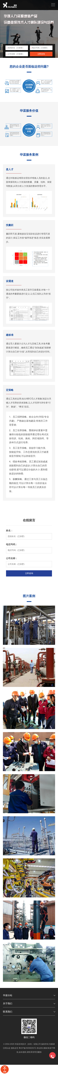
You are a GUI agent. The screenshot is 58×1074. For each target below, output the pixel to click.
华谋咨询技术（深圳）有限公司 (28, 1044)
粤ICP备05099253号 (27, 1048)
